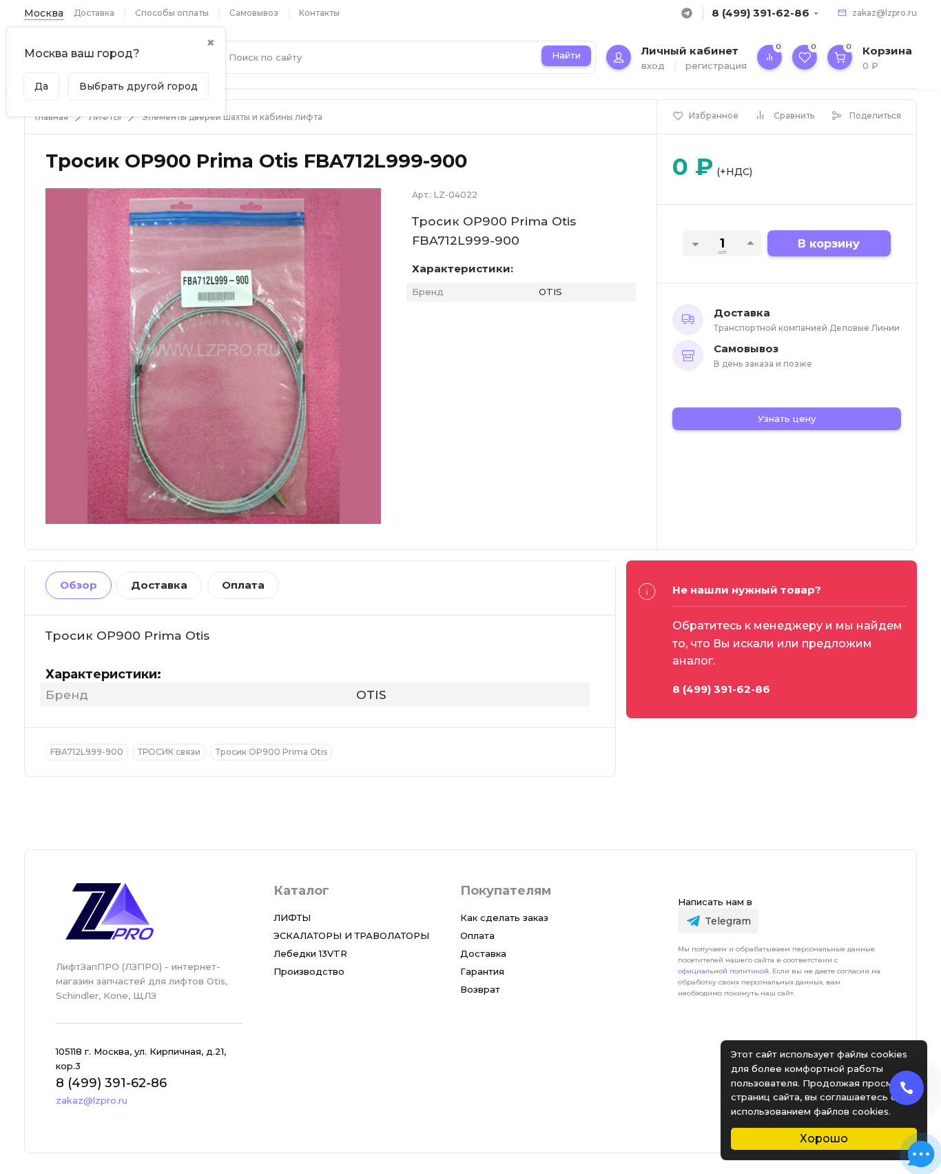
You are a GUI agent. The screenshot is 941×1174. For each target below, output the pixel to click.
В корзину (829, 243)
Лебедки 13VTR (310, 953)
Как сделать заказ (504, 917)
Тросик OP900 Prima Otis (271, 752)
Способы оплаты (172, 13)
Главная (51, 117)
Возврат (480, 989)
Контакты (319, 13)
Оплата (243, 584)
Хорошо (824, 1138)
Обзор (78, 584)
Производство (308, 971)
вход (653, 65)
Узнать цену (787, 418)
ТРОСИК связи (169, 752)
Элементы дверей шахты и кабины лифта (232, 117)
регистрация (716, 65)
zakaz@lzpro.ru (884, 13)
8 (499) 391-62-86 (760, 12)
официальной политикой (723, 970)
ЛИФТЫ (105, 117)
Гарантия (482, 971)
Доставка (94, 13)
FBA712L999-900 (86, 752)
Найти (566, 55)
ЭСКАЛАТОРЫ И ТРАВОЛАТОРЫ (351, 935)
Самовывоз (253, 13)
